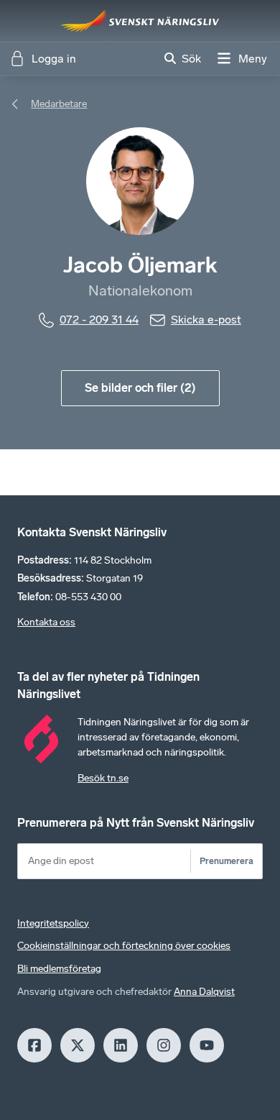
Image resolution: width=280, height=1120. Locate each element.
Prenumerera (226, 860)
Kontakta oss (46, 622)
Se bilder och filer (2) (140, 388)
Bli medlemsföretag (59, 969)
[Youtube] (207, 1045)
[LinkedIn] (120, 1045)
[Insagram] (163, 1045)
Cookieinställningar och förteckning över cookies (123, 946)
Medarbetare (59, 104)
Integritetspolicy (53, 923)
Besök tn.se (103, 778)
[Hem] (140, 21)
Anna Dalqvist (204, 992)
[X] (77, 1045)
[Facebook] (34, 1045)
